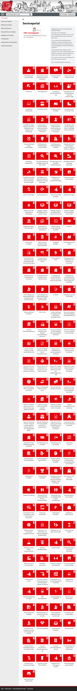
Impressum (30, 688)
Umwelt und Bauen (6, 46)
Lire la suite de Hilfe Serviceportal (35, 33)
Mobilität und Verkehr (7, 35)
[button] (29, 73)
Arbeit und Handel (6, 21)
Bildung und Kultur (6, 25)
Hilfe (2, 688)
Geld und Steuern (6, 28)
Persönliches (5, 39)
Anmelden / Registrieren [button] (68, 14)
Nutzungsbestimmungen (19, 688)
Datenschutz (8, 688)
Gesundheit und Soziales (8, 32)
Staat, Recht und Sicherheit (9, 42)
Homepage (4, 18)
